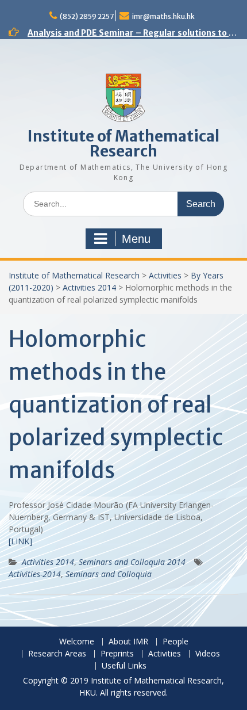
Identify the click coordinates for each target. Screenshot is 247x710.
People (175, 642)
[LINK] (20, 541)
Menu (136, 238)
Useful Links (124, 666)
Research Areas (57, 654)
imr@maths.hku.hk (163, 16)
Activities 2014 (89, 287)
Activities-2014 (35, 573)
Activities (165, 275)
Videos (207, 654)
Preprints (117, 654)
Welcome (76, 642)
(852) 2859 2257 (87, 16)
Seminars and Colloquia (108, 573)
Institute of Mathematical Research (123, 144)
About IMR (128, 642)
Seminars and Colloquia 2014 (132, 561)
